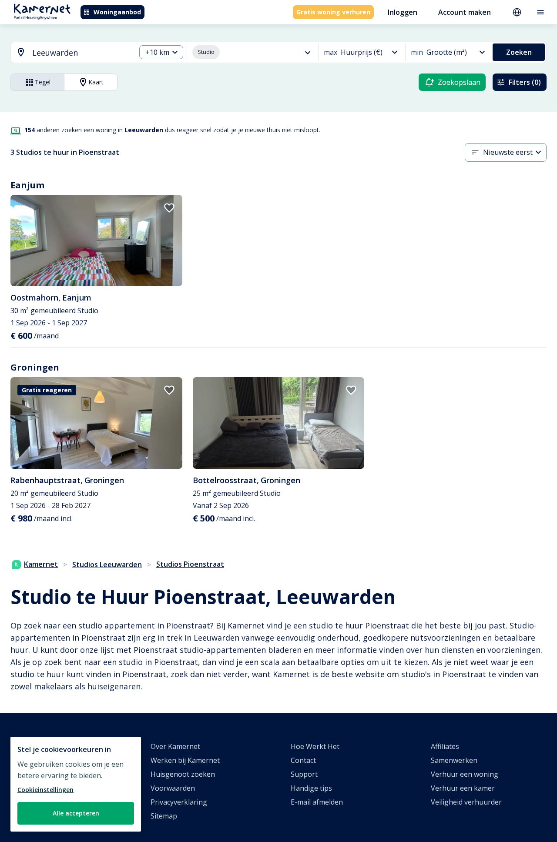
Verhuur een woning (464, 774)
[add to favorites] (169, 208)
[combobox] (68, 53)
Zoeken (519, 52)
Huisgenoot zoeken (183, 774)
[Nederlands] (517, 12)
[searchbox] (81, 52)
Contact (303, 760)
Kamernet (41, 564)
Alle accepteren (76, 813)
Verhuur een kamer (463, 788)
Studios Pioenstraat (190, 564)
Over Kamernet (175, 746)
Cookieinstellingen (45, 789)
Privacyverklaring (179, 802)
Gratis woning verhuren (333, 12)
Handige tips (311, 788)
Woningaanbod (117, 12)
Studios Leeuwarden (107, 564)
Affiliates (445, 746)
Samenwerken (454, 760)
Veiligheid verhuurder (466, 802)
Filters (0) (525, 82)
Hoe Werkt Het (315, 746)
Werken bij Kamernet (185, 760)
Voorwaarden (173, 788)
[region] (75, 784)
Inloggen (402, 12)
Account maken (464, 12)
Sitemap (164, 816)
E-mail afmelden (317, 802)
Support (304, 774)
